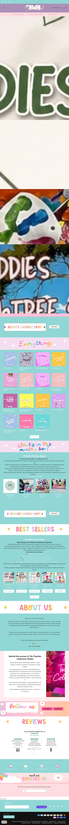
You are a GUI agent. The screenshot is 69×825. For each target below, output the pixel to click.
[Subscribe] (45, 790)
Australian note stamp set (9, 585)
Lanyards (22, 430)
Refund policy (52, 821)
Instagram (47, 708)
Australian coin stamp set (21, 585)
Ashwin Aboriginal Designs (24, 368)
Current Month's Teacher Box (34, 476)
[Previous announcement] (21, 2)
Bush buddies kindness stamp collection (34, 585)
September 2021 (58, 494)
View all (34, 436)
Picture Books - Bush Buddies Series (9, 431)
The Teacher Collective (22, 821)
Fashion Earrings (24, 389)
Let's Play (54, 326)
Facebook (58, 708)
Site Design (45, 821)
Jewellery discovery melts (9, 389)
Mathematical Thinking (47, 584)
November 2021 (26, 494)
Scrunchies (6, 368)
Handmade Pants (57, 368)
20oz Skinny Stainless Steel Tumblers (25, 410)
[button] (4, 7)
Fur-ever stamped (57, 409)
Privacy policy (62, 821)
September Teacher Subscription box (10, 495)
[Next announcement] (47, 2)
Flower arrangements (42, 368)
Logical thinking (60, 584)
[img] (34, 734)
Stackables (39, 409)
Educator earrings (41, 430)
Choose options (47, 591)
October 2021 (42, 494)
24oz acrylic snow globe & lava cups (8, 410)
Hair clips (38, 389)
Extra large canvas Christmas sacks (57, 389)
